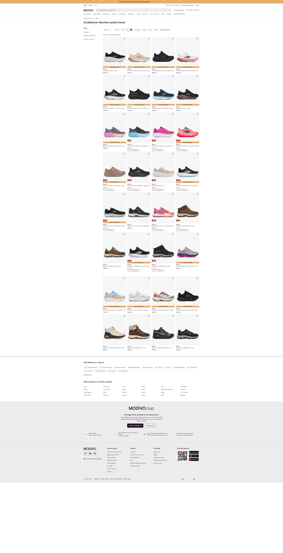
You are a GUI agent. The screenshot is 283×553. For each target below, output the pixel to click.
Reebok (85, 389)
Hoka (162, 386)
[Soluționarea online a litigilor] (194, 479)
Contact (109, 471)
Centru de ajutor (111, 468)
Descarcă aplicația (175, 5)
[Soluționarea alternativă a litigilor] (182, 479)
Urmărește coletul (111, 460)
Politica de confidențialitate (116, 479)
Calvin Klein (106, 386)
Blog (168, 5)
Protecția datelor (127, 479)
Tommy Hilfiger (88, 392)
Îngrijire (156, 454)
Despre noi (133, 452)
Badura (143, 386)
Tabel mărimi (157, 452)
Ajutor (197, 5)
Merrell (144, 392)
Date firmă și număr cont (136, 454)
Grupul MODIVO (134, 457)
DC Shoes (183, 389)
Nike (162, 395)
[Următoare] (279, 2)
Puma (123, 386)
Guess (85, 386)
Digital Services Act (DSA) (160, 460)
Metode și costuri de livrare (114, 452)
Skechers (124, 395)
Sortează (106, 29)
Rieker (143, 395)
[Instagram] (85, 453)
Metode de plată (111, 463)
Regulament (97, 479)
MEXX (124, 389)
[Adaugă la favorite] (124, 39)
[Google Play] (194, 452)
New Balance (183, 386)
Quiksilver (105, 395)
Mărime (117, 29)
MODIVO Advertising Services (138, 463)
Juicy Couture (106, 389)
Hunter (105, 392)
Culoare (156, 29)
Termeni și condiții (135, 466)
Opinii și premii (158, 463)
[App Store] (194, 455)
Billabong (182, 395)
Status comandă (111, 457)
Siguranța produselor (159, 457)
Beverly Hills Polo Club (167, 389)
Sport (150, 29)
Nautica (124, 392)
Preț (123, 29)
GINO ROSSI (87, 395)
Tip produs (137, 29)
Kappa (162, 392)
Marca (128, 29)
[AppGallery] (194, 459)
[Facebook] (95, 453)
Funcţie (144, 29)
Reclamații (109, 466)
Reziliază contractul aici (113, 454)
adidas (143, 389)
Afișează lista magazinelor (187, 5)
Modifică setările (104, 479)
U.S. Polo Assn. (184, 392)
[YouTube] (90, 453)
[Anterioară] (4, 2)
